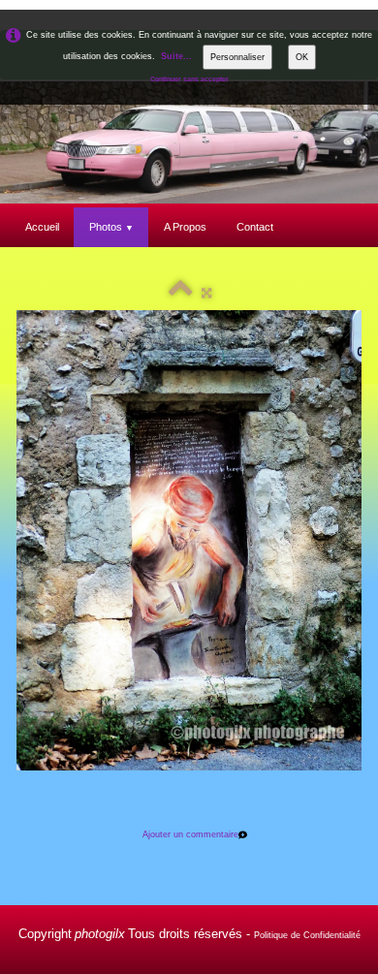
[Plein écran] (206, 293)
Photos (111, 227)
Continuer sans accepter (189, 79)
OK (302, 57)
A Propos (185, 227)
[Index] (181, 293)
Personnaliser (237, 57)
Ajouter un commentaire (190, 834)
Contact (254, 227)
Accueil (42, 227)
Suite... (176, 56)
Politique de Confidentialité (307, 935)
